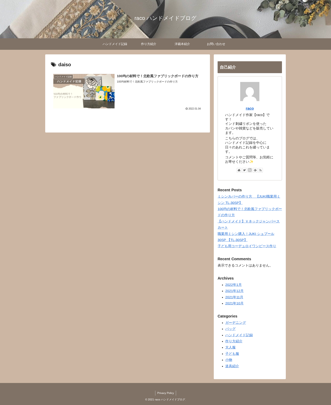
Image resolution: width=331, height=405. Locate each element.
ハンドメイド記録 (239, 335)
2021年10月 (234, 303)
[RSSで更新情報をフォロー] (260, 170)
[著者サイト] (239, 170)
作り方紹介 (234, 341)
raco (250, 108)
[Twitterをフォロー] (244, 170)
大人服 (230, 347)
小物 (228, 360)
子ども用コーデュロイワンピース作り (247, 246)
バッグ (230, 329)
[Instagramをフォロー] (249, 170)
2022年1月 (233, 285)
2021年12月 (234, 291)
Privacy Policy (165, 392)
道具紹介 (232, 366)
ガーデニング (235, 323)
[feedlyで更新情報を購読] (255, 170)
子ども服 (232, 354)
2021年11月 (234, 297)
